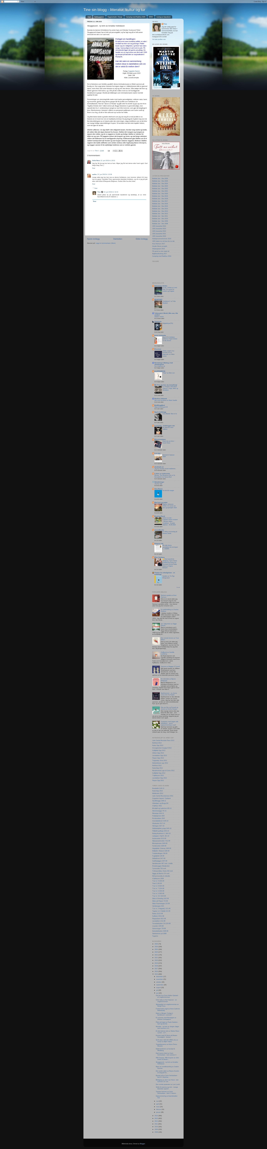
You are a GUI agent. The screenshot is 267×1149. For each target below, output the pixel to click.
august (158, 987)
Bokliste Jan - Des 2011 (160, 216)
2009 (156, 1129)
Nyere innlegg (93, 239)
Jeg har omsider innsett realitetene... (165, 468)
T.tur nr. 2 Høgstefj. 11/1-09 (161, 908)
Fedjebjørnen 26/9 (158, 816)
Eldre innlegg (142, 239)
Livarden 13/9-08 (158, 926)
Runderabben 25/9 (158, 818)
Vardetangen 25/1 (158, 906)
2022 (156, 955)
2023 (156, 952)
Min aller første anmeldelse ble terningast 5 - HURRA (170, 547)
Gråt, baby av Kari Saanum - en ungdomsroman (166, 1000)
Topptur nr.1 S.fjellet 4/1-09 (161, 911)
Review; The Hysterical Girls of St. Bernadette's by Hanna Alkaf (164, 476)
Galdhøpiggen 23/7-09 (159, 861)
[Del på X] (118, 151)
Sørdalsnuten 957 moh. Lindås (162, 863)
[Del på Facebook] (120, 151)
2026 (156, 944)
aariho (94, 174)
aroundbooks (159, 530)
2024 (156, 949)
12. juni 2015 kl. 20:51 (108, 160)
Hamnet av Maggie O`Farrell (170, 666)
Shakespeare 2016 (158, 249)
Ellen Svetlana (159, 557)
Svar (93, 168)
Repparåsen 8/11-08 (159, 918)
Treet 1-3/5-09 (157, 883)
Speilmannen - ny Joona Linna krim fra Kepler (169, 694)
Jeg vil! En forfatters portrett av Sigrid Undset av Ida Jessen (169, 338)
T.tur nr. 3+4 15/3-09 (159, 896)
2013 (156, 1118)
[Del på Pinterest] (122, 151)
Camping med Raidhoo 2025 (135, 17)
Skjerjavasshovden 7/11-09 (161, 841)
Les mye (157, 453)
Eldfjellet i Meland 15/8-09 (160, 851)
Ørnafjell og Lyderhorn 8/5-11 (162, 808)
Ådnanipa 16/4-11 (158, 813)
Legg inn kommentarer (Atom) (106, 243)
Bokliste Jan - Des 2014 (160, 208)
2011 (156, 1124)
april (157, 1104)
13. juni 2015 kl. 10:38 (104, 174)
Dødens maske (159, 316)
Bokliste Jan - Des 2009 (160, 221)
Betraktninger (159, 482)
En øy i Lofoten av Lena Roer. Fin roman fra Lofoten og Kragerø (169, 289)
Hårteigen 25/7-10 (158, 826)
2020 (156, 960)
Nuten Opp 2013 (157, 745)
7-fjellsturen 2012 (158, 775)
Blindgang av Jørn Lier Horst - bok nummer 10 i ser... (167, 1080)
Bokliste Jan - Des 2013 (160, 211)
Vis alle (178, 587)
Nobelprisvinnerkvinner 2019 (161, 238)
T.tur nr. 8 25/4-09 (158, 886)
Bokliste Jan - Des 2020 (160, 193)
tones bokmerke (160, 335)
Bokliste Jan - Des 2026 (160, 178)
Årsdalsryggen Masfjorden (161, 866)
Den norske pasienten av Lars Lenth (168, 1084)
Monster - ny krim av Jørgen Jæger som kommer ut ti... (167, 1027)
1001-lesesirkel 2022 (159, 231)
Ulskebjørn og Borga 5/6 (160, 803)
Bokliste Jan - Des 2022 (160, 188)
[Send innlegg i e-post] (108, 150)
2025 (156, 946)
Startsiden (117, 239)
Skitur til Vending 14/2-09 (160, 898)
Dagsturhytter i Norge (115, 17)
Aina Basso (158, 489)
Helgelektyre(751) (167, 323)
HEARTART (158, 299)
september (160, 985)
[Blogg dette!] (116, 151)
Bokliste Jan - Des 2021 (160, 191)
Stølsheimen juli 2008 (159, 933)
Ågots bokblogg (160, 412)
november (159, 979)
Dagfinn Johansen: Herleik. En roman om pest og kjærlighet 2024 (169, 505)
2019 (156, 963)
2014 (156, 1115)
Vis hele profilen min (159, 39)
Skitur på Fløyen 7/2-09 (160, 901)
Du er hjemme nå (159, 366)
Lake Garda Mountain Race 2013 (163, 740)
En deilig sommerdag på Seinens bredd (169, 532)
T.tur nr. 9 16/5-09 (158, 881)
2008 (156, 1132)
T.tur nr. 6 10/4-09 (158, 891)
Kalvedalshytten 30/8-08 (160, 931)
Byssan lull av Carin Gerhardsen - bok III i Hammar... (167, 1076)
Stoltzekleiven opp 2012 (160, 763)
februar (158, 1109)
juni (157, 993)
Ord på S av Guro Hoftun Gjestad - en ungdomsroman (167, 996)
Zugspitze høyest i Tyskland (161, 798)
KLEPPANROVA (159, 371)
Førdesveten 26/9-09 (159, 846)
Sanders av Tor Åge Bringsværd (168, 577)
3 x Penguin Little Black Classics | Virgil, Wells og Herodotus (170, 388)
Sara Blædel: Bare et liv (169, 413)
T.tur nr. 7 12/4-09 (158, 888)
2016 (156, 971)
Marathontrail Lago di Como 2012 (163, 770)
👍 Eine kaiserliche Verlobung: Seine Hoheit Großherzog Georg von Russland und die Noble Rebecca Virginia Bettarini (169, 563)
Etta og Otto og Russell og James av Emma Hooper (169, 708)
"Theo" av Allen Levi (168, 373)
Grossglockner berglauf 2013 (161, 748)
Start (89, 17)
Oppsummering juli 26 (161, 407)
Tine (96, 150)
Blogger (142, 1144)
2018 (156, 966)
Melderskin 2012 (157, 793)
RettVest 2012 (157, 765)
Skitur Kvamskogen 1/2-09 (161, 903)
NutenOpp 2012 (157, 768)
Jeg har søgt (158, 483)
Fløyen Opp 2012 (158, 780)
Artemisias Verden (160, 286)
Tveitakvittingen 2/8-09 (159, 853)
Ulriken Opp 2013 (158, 753)
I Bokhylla (158, 321)
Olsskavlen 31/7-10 (158, 823)
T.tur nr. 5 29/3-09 (158, 893)
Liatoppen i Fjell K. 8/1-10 (160, 836)
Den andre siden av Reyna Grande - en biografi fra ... (168, 1071)
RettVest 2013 (157, 743)
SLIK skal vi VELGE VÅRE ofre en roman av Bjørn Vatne (167, 1040)
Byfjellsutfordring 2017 (159, 253)
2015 (156, 974)
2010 (156, 1126)
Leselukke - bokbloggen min (164, 426)
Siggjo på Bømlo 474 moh (160, 873)
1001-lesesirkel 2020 (159, 236)
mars (158, 1106)
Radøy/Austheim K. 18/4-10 (161, 833)
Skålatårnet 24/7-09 (158, 858)
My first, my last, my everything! (165, 385)
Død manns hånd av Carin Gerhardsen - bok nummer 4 (166, 1054)
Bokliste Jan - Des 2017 (160, 201)
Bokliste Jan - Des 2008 (160, 223)
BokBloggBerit (159, 405)
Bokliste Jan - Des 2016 (160, 203)
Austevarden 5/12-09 (159, 838)
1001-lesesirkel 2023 (159, 228)
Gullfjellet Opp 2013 (158, 750)
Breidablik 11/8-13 (158, 788)
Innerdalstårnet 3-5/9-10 (160, 821)
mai (157, 1101)
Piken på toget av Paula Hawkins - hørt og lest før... (167, 1023)
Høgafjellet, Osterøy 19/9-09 (161, 848)
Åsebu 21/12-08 (157, 913)
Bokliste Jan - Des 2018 (160, 198)
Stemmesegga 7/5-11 (159, 811)
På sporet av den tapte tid (160, 251)
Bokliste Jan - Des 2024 (160, 183)
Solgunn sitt (158, 543)
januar (158, 1112)
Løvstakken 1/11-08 (158, 921)
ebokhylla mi (159, 467)
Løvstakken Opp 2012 (159, 778)
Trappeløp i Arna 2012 (159, 760)
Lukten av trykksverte (162, 473)
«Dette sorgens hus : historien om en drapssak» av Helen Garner (168, 353)
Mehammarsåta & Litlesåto (161, 876)
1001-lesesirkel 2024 (159, 226)
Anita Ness (96, 160)
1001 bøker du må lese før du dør (163, 241)
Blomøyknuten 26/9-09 (159, 843)
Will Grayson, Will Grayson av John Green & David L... (167, 1058)
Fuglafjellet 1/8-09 (158, 856)
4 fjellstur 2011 (157, 806)
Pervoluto (157, 349)
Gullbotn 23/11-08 (158, 916)
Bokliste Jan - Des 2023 (160, 186)
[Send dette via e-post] (114, 151)
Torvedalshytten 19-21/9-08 (161, 923)
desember (159, 976)
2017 (156, 968)
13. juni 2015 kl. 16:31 (111, 192)
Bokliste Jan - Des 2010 (160, 218)
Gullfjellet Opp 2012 (158, 773)
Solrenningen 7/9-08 (159, 928)
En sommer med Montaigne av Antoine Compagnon (166, 1018)
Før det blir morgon (168, 490)
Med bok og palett (160, 502)
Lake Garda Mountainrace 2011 (162, 796)
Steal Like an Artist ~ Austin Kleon (168, 442)
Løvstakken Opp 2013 (159, 755)
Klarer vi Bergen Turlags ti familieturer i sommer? (164, 1014)
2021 (156, 957)
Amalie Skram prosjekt (159, 246)
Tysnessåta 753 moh (159, 868)
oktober (159, 982)
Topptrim (155, 936)
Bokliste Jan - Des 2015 (160, 206)
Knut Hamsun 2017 (158, 243)
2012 (156, 1121)
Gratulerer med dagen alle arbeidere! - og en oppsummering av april (169, 723)
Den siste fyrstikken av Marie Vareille (165, 400)
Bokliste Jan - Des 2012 (160, 213)
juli (157, 990)
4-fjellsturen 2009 (158, 878)
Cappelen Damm (134, 71)
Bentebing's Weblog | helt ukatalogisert (163, 363)
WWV (151, 17)
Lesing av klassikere (164, 17)
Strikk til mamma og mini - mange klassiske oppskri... (167, 1088)
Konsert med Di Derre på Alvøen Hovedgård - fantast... (166, 1036)
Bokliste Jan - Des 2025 (160, 181)
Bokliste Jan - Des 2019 (160, 196)
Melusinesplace (160, 439)
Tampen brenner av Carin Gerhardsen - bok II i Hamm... (166, 1092)
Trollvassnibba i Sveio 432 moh (162, 871)
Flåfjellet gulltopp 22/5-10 (160, 831)
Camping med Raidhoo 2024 (161, 256)
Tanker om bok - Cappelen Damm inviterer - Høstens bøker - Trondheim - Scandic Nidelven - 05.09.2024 (170, 521)
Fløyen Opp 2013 (158, 758)
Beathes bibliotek (160, 398)
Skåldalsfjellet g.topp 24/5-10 (161, 828)
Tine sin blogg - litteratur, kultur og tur (114, 10)
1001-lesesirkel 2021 (159, 233)
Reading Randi (159, 516)
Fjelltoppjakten (99, 17)
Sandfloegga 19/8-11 (159, 801)
